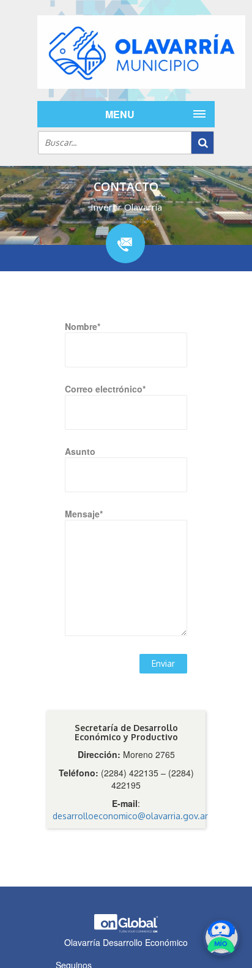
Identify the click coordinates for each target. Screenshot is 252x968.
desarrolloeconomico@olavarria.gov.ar (130, 816)
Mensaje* (84, 514)
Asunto (80, 451)
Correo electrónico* (105, 389)
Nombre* (82, 326)
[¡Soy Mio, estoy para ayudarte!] (221, 937)
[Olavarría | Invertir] (126, 52)
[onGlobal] (126, 930)
